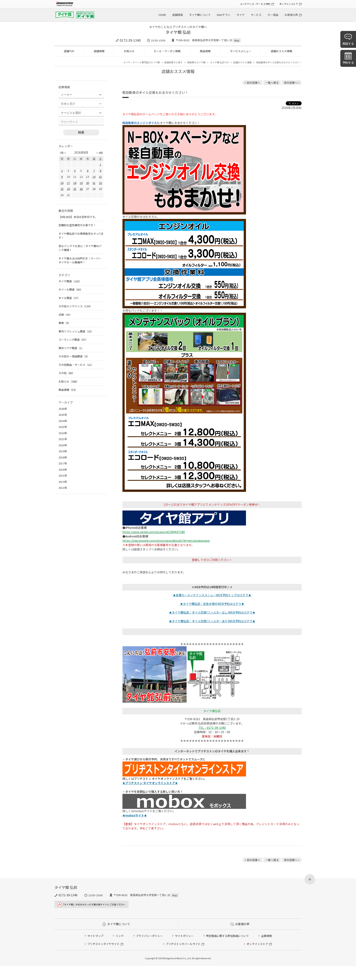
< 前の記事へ (252, 83)
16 (62, 183)
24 (68, 189)
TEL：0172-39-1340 (212, 728)
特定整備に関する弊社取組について (227, 936)
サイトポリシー (184, 936)
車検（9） (65, 323)
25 (74, 189)
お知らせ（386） (69, 381)
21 (94, 183)
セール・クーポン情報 (167, 51)
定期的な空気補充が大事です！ (77, 225)
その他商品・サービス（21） (76, 365)
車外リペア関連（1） (71, 348)
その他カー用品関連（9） (74, 356)
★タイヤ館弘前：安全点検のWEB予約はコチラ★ (212, 604)
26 (81, 189)
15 (100, 177)
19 (81, 183)
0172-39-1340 (130, 40)
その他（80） (67, 373)
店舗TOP (69, 51)
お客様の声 (291, 15)
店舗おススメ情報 (281, 51)
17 (68, 183)
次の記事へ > (292, 83)
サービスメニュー (240, 51)
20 (87, 183)
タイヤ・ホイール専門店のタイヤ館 (141, 62)
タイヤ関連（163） (70, 281)
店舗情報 (99, 51)
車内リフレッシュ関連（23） (76, 331)
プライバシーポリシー (149, 936)
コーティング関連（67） (73, 340)
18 (74, 183)
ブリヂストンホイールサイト (183, 944)
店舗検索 (177, 15)
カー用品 (273, 15)
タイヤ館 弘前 (178, 32)
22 (100, 183)
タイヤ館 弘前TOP (219, 62)
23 (62, 189)
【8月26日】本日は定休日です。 (78, 217)
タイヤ (241, 15)
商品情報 (205, 51)
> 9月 (99, 153)
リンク (120, 936)
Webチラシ (223, 15)
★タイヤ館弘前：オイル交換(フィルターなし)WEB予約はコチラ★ (212, 612)
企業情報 (266, 936)
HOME (162, 15)
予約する (348, 62)
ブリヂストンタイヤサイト (103, 944)
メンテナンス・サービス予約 (255, 4)
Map (236, 40)
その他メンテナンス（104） (75, 306)
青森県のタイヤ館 (196, 62)
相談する (348, 43)
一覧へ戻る (272, 83)
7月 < (63, 153)
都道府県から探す (173, 62)
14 (94, 177)
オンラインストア (288, 4)
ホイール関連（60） (71, 289)
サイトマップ (95, 936)
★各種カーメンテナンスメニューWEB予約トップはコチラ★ (212, 595)
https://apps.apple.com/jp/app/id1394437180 (153, 532)
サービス (256, 15)
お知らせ (129, 51)
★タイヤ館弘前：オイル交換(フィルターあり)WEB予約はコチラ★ (212, 621)
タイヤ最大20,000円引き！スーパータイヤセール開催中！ (80, 260)
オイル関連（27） (69, 298)
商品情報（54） (68, 390)
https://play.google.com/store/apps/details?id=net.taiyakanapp (166, 540)
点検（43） (65, 315)
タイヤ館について (200, 15)
